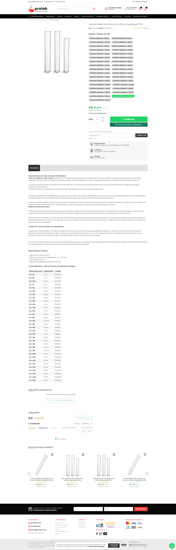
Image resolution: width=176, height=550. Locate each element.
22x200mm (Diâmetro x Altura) (123, 92)
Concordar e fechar (114, 545)
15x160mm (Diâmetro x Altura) (99, 65)
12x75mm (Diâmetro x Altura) (122, 42)
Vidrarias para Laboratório (41, 19)
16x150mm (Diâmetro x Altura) (122, 69)
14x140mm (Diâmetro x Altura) (100, 57)
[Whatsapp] (172, 546)
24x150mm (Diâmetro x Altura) (100, 96)
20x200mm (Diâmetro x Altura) (100, 84)
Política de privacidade (61, 525)
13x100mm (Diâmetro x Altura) (122, 50)
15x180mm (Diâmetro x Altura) (122, 65)
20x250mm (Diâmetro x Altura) (123, 84)
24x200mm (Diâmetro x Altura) (123, 96)
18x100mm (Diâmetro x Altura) (100, 77)
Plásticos (76, 16)
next (146, 473)
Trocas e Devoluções (60, 527)
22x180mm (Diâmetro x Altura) (100, 92)
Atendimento (82, 522)
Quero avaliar (84, 418)
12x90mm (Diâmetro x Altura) (99, 46)
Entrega (57, 529)
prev (29, 473)
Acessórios (68, 16)
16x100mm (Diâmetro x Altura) (100, 69)
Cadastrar (140, 509)
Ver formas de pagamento (98, 113)
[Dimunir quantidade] (103, 118)
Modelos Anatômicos (88, 16)
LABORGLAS (108, 28)
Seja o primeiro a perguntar (60, 400)
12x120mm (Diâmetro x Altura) (100, 50)
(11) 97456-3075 (61, 1)
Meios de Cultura (117, 16)
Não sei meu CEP (93, 138)
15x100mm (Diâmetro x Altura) (123, 57)
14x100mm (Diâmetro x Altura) (122, 54)
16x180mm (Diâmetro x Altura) (122, 73)
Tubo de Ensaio (54, 19)
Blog (56, 533)
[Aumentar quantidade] (103, 121)
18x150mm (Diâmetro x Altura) (123, 77)
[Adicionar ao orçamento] (129, 124)
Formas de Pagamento (61, 531)
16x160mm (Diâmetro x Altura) (100, 73)
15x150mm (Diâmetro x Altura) (122, 61)
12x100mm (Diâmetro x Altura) (122, 46)
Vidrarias (59, 16)
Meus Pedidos (82, 527)
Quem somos (58, 522)
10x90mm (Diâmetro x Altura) (121, 38)
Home (30, 19)
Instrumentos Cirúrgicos (140, 16)
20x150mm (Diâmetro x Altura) (123, 81)
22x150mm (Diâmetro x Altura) (123, 88)
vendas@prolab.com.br (36, 1)
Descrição (34, 168)
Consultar (141, 135)
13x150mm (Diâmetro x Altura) (99, 54)
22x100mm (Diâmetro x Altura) (100, 88)
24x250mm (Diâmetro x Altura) (100, 100)
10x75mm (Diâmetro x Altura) (99, 38)
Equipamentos (50, 16)
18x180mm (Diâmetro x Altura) (100, 81)
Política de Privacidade (96, 546)
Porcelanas (127, 16)
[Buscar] (94, 9)
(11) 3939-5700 (50, 1)
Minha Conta (82, 525)
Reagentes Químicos (103, 16)
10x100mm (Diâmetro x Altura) (100, 42)
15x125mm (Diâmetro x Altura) (99, 61)
